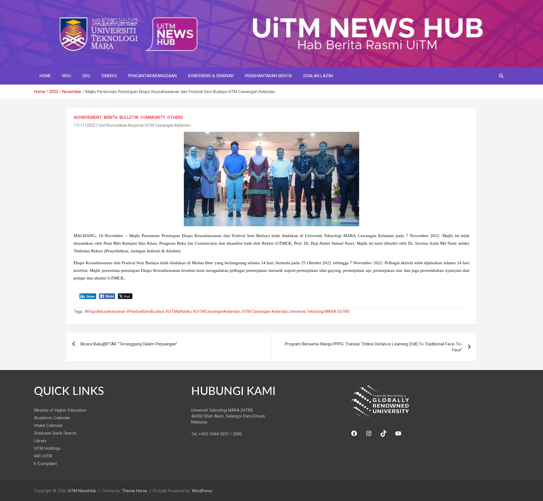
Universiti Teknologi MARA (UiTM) (319, 311)
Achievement (88, 117)
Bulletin (128, 117)
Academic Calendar (52, 417)
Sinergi (109, 75)
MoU (66, 75)
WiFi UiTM (43, 456)
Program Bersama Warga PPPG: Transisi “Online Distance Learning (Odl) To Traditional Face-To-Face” (373, 346)
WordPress (202, 490)
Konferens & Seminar (211, 75)
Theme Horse (134, 490)
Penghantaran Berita (268, 75)
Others (175, 117)
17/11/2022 (84, 125)
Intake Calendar (48, 425)
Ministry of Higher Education (60, 410)
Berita (110, 117)
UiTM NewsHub (82, 490)
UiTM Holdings (47, 448)
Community (152, 117)
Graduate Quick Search (55, 433)
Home (45, 75)
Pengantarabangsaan (152, 75)
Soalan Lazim (318, 75)
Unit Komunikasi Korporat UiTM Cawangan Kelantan (145, 125)
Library (40, 440)
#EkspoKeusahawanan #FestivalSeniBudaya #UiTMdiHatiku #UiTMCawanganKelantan (162, 311)
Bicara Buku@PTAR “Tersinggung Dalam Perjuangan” (129, 344)
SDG (86, 75)
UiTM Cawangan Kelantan (265, 311)
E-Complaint (45, 463)
